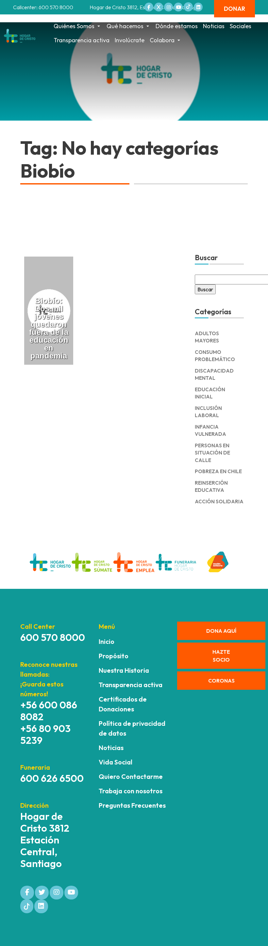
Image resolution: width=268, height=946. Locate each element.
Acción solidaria (219, 501)
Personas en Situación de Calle (212, 452)
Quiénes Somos (74, 26)
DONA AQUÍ (221, 630)
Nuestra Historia (124, 670)
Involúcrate (129, 40)
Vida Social (115, 762)
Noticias (214, 26)
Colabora (162, 40)
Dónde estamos (177, 26)
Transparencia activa (81, 40)
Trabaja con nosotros (130, 791)
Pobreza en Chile (218, 471)
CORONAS (221, 680)
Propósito (113, 656)
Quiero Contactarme (131, 776)
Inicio (106, 641)
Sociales (240, 26)
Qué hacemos (125, 26)
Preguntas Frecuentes (132, 805)
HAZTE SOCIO (221, 655)
